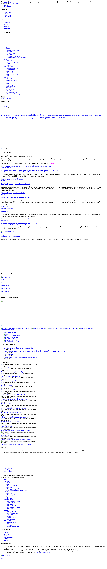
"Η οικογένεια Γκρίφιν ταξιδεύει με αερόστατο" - (14, 399)
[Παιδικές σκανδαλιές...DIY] (9, 231)
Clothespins (10, 508)
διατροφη (43, 115)
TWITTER (12, 334)
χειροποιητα (50, 118)
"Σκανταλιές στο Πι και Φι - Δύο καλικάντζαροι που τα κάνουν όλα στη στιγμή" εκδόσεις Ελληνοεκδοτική (34, 351)
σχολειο (34, 118)
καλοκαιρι (74, 115)
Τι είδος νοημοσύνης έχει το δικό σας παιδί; (13, 394)
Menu (2, 96)
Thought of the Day (13, 486)
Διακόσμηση (11, 502)
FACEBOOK (15, 332)
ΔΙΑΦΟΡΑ (7, 481)
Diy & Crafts (4, 220)
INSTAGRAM (15, 335)
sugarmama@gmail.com (43, 552)
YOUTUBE (13, 338)
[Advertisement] (51, 129)
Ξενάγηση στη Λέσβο (13, 489)
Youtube (6, 26)
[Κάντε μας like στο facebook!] (8, 555)
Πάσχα (3, 180)
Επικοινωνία (7, 6)
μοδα (83, 115)
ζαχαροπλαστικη (67, 115)
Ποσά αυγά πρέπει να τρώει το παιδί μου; (13, 372)
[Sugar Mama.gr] (6, 98)
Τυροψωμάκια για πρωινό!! (9, 381)
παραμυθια (20, 118)
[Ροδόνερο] (4, 206)
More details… (15, 3)
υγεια (42, 118)
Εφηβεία (9, 523)
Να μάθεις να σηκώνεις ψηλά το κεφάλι (12, 412)
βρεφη (22, 115)
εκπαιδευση (54, 115)
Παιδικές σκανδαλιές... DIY (11, 236)
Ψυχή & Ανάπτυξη (12, 525)
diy (2, 115)
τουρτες (38, 118)
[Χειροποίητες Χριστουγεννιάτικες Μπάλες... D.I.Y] (16, 219)
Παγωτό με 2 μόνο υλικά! (8, 403)
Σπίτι (8, 496)
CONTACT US (14, 341)
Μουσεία (9, 487)
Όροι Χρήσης (8, 470)
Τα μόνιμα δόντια (6, 435)
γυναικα (31, 115)
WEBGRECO (28, 477)
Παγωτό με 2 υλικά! (6, 385)
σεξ (27, 118)
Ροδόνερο (4, 211)
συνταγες (29, 118)
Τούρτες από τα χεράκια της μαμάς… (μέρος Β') (14, 417)
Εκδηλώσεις (7, 12)
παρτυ (24, 118)
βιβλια (18, 115)
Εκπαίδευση (11, 519)
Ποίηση (9, 484)
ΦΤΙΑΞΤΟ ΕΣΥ (8, 499)
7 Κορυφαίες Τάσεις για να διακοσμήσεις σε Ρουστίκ (16, 444)
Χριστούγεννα (11, 517)
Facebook (7, 22)
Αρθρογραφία (8, 471)
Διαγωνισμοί (7, 15)
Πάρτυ (6, 13)
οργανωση (3, 118)
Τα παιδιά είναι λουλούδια (8, 390)
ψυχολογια (60, 118)
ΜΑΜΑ (6, 492)
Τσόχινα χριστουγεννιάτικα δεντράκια (11, 421)
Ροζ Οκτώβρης (8, 354)
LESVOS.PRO (15, 340)
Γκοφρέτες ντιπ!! (5, 367)
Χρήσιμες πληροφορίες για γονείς (17, 490)
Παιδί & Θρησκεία (12, 513)
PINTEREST (14, 337)
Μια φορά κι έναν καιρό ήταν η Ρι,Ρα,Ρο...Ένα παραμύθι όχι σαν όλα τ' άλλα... (30, 171)
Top (2, 558)
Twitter (6, 24)
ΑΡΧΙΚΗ (6, 106)
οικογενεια (97, 115)
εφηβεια (60, 115)
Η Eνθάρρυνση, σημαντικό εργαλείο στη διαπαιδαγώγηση (21, 357)
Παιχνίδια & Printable (13, 507)
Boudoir (9, 493)
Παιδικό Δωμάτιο (6, 233)
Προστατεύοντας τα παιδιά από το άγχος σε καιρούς (16, 430)
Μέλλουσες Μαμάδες (13, 526)
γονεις (26, 115)
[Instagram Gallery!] (8, 328)
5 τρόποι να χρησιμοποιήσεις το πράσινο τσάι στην (16, 439)
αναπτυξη (14, 115)
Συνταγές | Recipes (13, 495)
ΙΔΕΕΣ (6, 510)
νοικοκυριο (91, 115)
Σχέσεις (9, 498)
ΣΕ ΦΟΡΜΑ (7, 520)
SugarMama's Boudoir (7, 208)
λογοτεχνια (79, 115)
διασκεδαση (37, 115)
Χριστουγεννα (7, 115)
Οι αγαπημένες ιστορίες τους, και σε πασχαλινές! (18, 348)
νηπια (86, 115)
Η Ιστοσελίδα (8, 468)
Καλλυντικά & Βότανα (13, 501)
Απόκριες (10, 514)
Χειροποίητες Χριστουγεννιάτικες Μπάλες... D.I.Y (19, 224)
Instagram (7, 28)
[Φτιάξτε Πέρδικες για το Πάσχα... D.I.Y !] (13, 179)
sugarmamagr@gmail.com (30, 453)
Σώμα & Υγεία (11, 522)
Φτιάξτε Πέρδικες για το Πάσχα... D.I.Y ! (15, 184)
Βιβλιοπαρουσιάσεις (7, 167)
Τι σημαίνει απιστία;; (7, 426)
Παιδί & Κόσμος (12, 511)
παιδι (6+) (11, 117)
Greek (7, 301)
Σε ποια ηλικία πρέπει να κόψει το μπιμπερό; (14, 408)
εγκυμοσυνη (49, 115)
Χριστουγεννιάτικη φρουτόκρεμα (10, 376)
